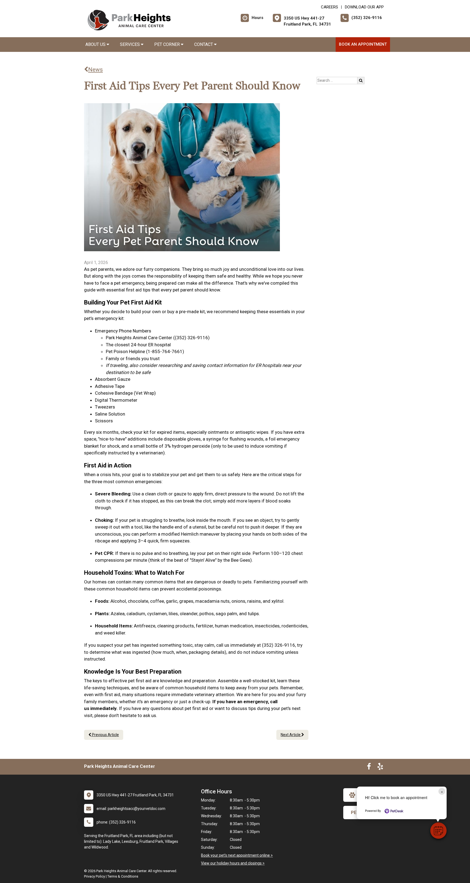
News (95, 69)
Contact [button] (204, 44)
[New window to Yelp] (380, 767)
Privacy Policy (94, 876)
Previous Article (105, 735)
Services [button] (130, 44)
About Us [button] (96, 44)
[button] (438, 830)
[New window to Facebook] (369, 767)
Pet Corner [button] (167, 44)
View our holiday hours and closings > (233, 863)
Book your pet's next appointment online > (237, 855)
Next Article (291, 735)
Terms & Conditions (122, 876)
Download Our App (364, 7)
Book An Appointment (363, 44)
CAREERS (329, 7)
